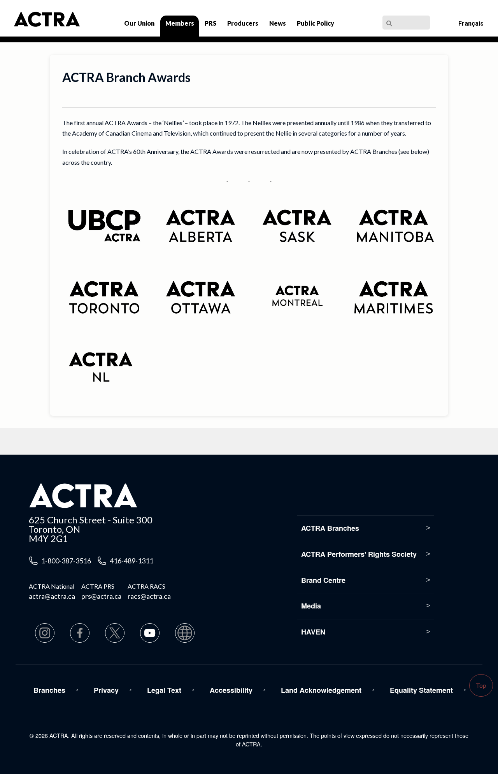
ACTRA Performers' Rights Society (359, 554)
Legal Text (164, 690)
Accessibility (231, 690)
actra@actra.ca (52, 596)
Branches (49, 690)
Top (481, 685)
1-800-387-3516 (66, 560)
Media (311, 606)
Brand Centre (323, 580)
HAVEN (313, 632)
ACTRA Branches (330, 528)
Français (471, 23)
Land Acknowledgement (321, 690)
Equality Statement (421, 690)
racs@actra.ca (149, 596)
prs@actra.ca (101, 596)
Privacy (106, 690)
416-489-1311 (131, 560)
